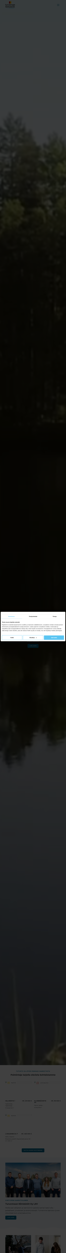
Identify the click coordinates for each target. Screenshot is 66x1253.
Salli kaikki (54, 637)
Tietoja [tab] (55, 616)
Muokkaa (32, 637)
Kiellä (12, 637)
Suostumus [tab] (11, 616)
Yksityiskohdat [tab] (33, 616)
